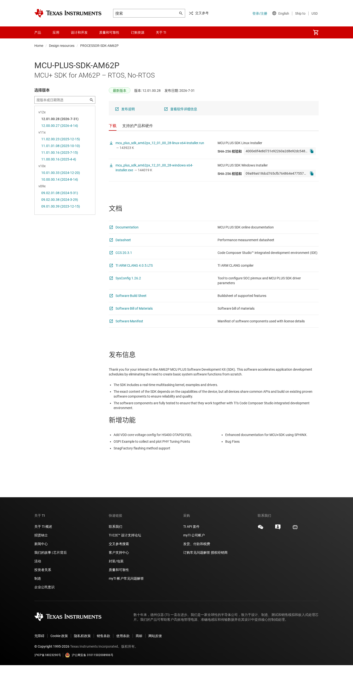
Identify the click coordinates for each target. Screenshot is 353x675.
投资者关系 (42, 570)
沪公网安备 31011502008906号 (92, 655)
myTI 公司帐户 (194, 535)
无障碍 (39, 636)
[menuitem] (315, 32)
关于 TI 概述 (43, 526)
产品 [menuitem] (37, 32)
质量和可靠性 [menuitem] (109, 32)
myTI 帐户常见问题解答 (126, 578)
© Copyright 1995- (51, 646)
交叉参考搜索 (119, 544)
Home (38, 46)
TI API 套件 (191, 526)
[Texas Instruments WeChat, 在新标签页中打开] (260, 529)
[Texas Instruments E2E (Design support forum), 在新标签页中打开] (278, 529)
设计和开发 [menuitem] (79, 32)
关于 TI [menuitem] (161, 32)
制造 (37, 578)
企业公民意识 (44, 587)
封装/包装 (116, 561)
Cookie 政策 (59, 636)
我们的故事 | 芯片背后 (50, 552)
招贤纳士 (41, 535)
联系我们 (115, 526)
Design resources (61, 46)
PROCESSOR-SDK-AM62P (99, 46)
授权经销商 (219, 552)
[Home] (68, 13)
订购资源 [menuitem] (137, 32)
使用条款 (123, 636)
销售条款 (103, 636)
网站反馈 (155, 636)
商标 (139, 636)
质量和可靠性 (119, 570)
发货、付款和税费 (196, 544)
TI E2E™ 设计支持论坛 (125, 535)
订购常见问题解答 (196, 552)
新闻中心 (41, 544)
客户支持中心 (119, 552)
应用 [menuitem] (56, 32)
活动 (37, 561)
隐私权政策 (82, 636)
